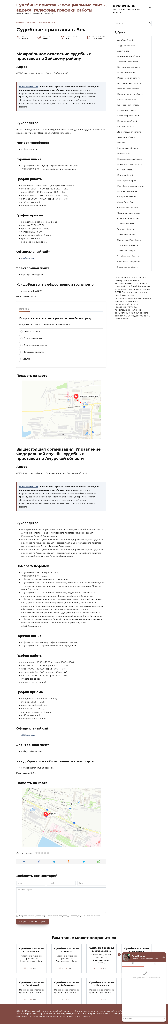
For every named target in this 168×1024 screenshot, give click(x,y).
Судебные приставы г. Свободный (31, 984)
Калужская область (126, 99)
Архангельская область (128, 56)
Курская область (125, 126)
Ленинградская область (129, 132)
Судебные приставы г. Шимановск (31, 950)
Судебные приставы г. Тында (66, 950)
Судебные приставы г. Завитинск (136, 950)
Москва (121, 142)
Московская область (127, 148)
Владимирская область (128, 78)
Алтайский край (125, 40)
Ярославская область (127, 267)
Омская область (125, 170)
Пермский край (125, 175)
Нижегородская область (129, 159)
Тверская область (126, 224)
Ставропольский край (128, 218)
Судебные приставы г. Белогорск (101, 984)
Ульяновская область (127, 245)
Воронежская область (128, 88)
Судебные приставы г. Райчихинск (66, 984)
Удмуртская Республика (129, 240)
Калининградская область (130, 94)
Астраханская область (128, 61)
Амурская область (126, 45)
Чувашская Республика (128, 261)
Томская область (125, 229)
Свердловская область (128, 213)
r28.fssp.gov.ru (28, 258)
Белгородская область (128, 67)
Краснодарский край (128, 115)
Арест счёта (123, 51)
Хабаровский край (126, 251)
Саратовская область (127, 207)
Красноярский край (127, 121)
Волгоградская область (129, 83)
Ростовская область (127, 191)
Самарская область (126, 197)
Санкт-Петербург (126, 202)
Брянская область (126, 72)
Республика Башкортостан (130, 186)
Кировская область (126, 110)
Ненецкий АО (124, 153)
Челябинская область (127, 256)
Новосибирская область (129, 164)
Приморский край (126, 180)
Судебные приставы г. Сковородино (101, 949)
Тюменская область (127, 234)
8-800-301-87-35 (124, 5)
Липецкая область (126, 137)
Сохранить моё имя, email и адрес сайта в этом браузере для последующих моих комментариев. (59, 916)
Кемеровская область (128, 105)
